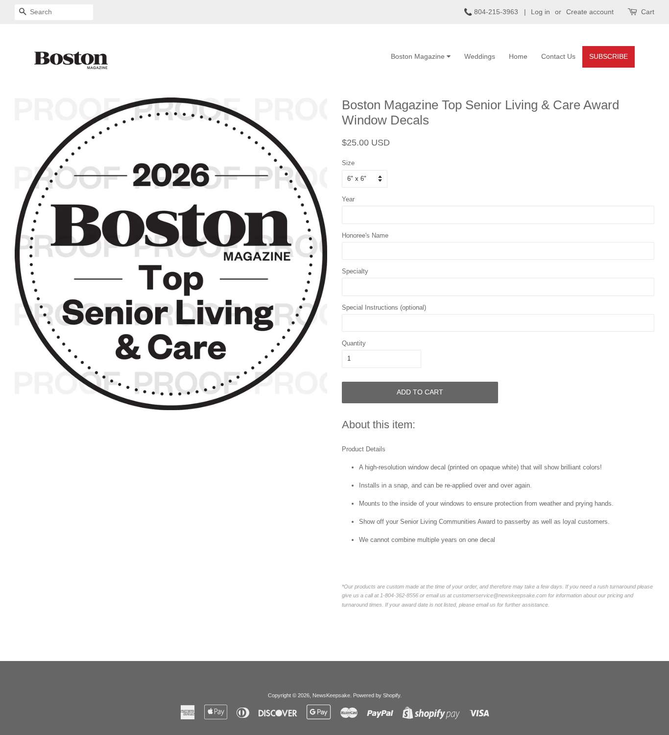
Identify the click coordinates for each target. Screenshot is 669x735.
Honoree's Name (365, 235)
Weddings (479, 56)
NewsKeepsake (331, 695)
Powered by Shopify (376, 695)
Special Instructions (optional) (384, 307)
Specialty (355, 271)
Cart (647, 12)
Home (518, 56)
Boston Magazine (419, 56)
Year (348, 199)
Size (348, 163)
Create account (590, 12)
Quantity (354, 343)
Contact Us (558, 56)
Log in (540, 12)
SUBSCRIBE (608, 56)
